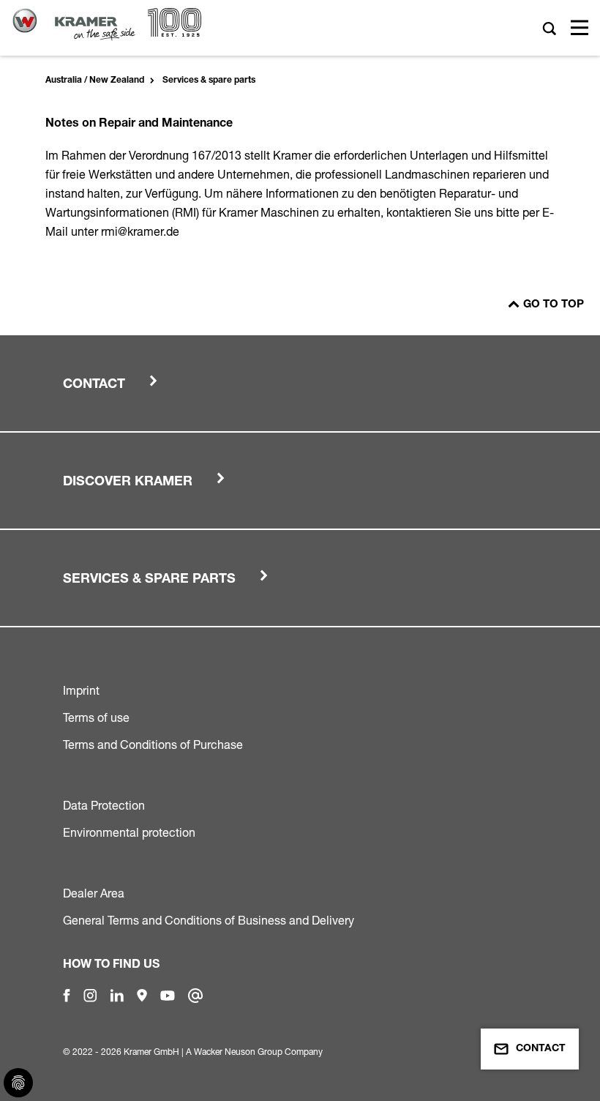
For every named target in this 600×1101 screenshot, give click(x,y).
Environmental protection (129, 832)
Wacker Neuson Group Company (258, 1051)
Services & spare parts (208, 80)
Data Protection (104, 805)
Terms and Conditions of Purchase (153, 744)
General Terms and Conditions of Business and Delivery (208, 920)
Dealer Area (93, 893)
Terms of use (96, 717)
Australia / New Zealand (94, 80)
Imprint (81, 690)
